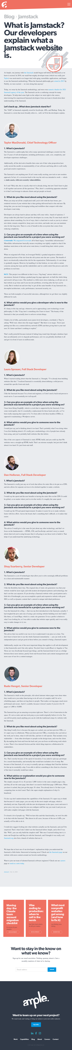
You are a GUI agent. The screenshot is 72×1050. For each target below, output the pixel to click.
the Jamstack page (55, 852)
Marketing (56, 931)
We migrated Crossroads (22, 240)
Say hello (36, 1024)
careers (62, 860)
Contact (55, 1039)
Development (13, 931)
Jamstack (28, 16)
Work (16, 1039)
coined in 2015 (59, 81)
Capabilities (24, 1039)
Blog (9, 16)
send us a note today (17, 863)
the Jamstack (28, 72)
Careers (47, 1039)
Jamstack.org (8, 838)
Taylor (6, 78)
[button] (69, 5)
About (39, 1039)
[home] (4, 5)
